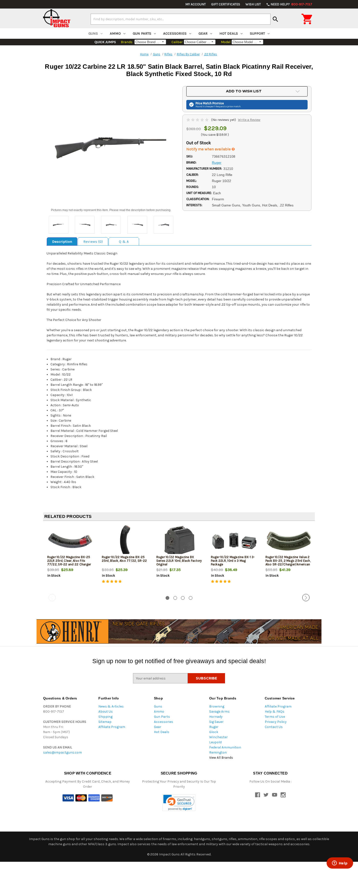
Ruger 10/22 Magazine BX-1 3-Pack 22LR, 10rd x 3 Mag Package (233, 560)
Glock (213, 732)
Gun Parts (142, 33)
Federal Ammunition (225, 747)
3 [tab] (183, 598)
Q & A (124, 241)
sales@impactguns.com (62, 752)
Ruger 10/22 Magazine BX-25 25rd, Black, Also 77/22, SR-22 (124, 558)
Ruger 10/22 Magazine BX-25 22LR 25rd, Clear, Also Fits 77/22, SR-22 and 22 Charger (69, 560)
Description (62, 241)
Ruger (213, 727)
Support (257, 33)
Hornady (216, 717)
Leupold (215, 742)
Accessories (175, 33)
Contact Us (274, 727)
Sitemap (105, 722)
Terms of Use (275, 717)
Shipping (105, 717)
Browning (216, 706)
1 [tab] (167, 598)
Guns (93, 33)
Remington (218, 752)
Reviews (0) (93, 241)
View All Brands (221, 758)
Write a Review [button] (249, 120)
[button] (179, 802)
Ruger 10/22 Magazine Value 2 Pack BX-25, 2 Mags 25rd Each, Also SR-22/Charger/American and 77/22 (288, 562)
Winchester (218, 737)
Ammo (115, 33)
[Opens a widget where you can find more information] (339, 863)
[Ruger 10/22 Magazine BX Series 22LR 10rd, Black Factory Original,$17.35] (179, 540)
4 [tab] (190, 598)
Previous (52, 597)
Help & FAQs (274, 711)
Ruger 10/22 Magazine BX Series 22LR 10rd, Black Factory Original (179, 560)
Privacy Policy (276, 722)
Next (306, 597)
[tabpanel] (70, 559)
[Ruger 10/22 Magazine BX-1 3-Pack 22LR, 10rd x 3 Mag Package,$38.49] (234, 540)
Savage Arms (219, 711)
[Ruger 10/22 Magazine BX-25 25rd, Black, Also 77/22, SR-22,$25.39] (125, 540)
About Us (105, 711)
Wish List (253, 4)
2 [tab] (175, 598)
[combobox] (181, 19)
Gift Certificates (225, 4)
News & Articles (111, 706)
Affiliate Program (111, 727)
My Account (195, 4)
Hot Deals (228, 33)
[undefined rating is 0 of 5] (197, 120)
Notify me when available (209, 149)
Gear (202, 33)
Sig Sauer (216, 722)
